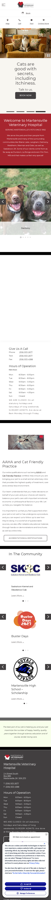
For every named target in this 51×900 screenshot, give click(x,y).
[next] (48, 43)
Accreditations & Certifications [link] (25, 538)
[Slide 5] (30, 237)
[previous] (3, 43)
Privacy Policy (34, 863)
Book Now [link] (26, 95)
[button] (3, 5)
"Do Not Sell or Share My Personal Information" (28, 873)
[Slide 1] (10, 111)
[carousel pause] (48, 55)
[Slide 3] (31, 111)
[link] (25, 5)
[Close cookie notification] (44, 843)
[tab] (13, 370)
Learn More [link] (16, 596)
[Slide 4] (41, 111)
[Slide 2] (20, 111)
